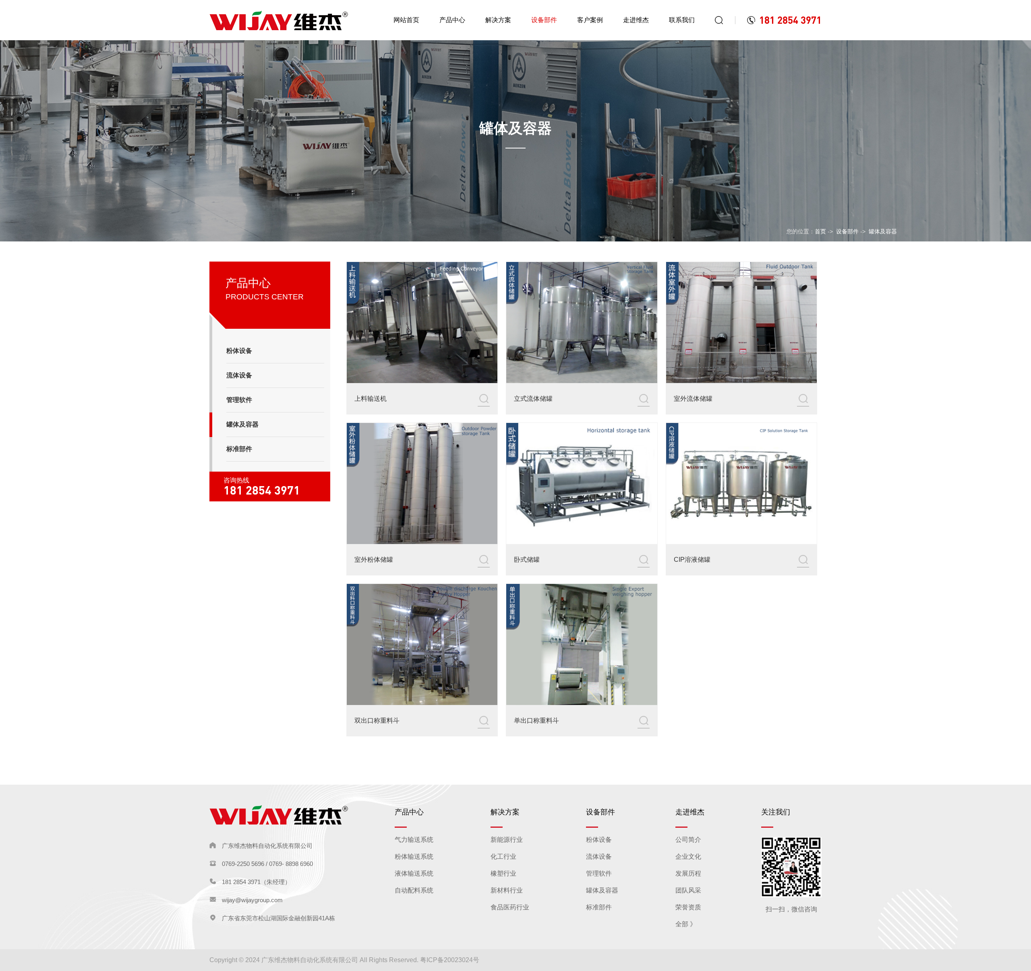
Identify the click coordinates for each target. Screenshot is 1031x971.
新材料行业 (507, 890)
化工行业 (503, 856)
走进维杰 (636, 19)
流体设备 (599, 856)
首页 (820, 231)
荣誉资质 (688, 907)
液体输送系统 (414, 873)
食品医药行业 (510, 907)
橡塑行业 (503, 873)
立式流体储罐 (533, 398)
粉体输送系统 (414, 856)
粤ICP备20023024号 (449, 960)
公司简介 (688, 839)
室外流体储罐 (693, 398)
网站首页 (406, 19)
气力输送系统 (414, 839)
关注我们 (775, 812)
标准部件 (599, 907)
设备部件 (544, 19)
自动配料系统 (414, 890)
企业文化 (688, 856)
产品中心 (452, 19)
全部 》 (685, 924)
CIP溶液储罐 (692, 559)
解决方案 (498, 19)
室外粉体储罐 (373, 559)
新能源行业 (507, 839)
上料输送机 (370, 398)
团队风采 (688, 890)
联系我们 (682, 19)
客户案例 (590, 19)
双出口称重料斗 (377, 720)
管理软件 (599, 873)
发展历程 (688, 873)
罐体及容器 (883, 231)
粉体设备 (599, 839)
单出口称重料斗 (536, 720)
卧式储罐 (527, 559)
